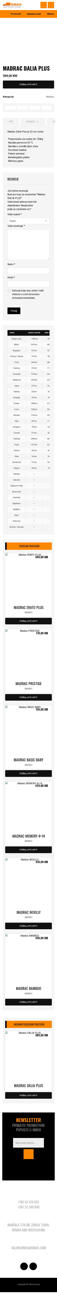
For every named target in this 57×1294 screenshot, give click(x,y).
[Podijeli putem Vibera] (46, 107)
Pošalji (14, 310)
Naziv (11, 264)
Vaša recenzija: (16, 225)
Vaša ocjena (14, 214)
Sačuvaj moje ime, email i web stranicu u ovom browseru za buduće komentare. (28, 294)
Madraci (50, 97)
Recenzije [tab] (32, 121)
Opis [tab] (11, 121)
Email (11, 277)
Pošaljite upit (28, 84)
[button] (51, 5)
